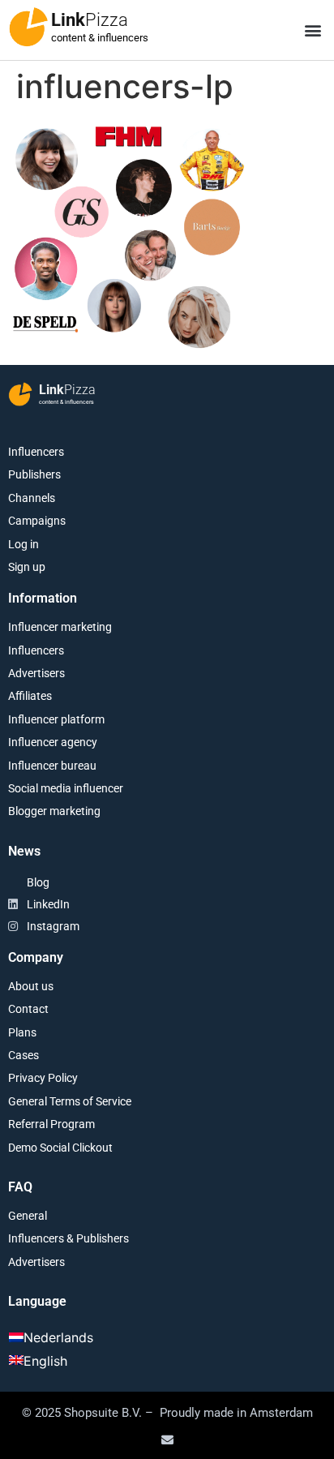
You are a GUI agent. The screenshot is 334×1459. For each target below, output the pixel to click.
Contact (28, 1008)
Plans (22, 1032)
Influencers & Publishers (68, 1238)
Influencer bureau (52, 765)
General (27, 1215)
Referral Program (51, 1124)
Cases (23, 1055)
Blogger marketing (54, 811)
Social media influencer (65, 788)
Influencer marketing (60, 626)
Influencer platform (56, 719)
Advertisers (36, 673)
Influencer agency (52, 742)
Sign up (26, 566)
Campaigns (37, 520)
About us (31, 986)
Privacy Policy (43, 1077)
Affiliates (30, 695)
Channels (31, 497)
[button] (312, 30)
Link (89, 20)
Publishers (34, 474)
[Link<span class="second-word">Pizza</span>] (28, 26)
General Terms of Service (69, 1101)
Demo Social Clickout (60, 1147)
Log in (23, 544)
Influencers (36, 451)
